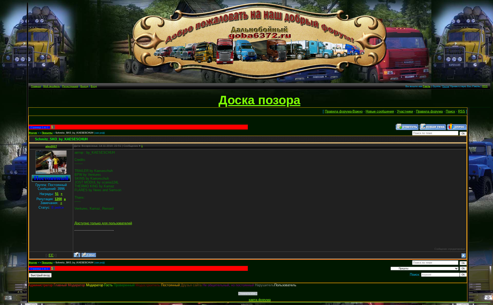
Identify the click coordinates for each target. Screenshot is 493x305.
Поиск (450, 111)
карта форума (260, 300)
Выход (84, 86)
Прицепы (47, 133)
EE (51, 255)
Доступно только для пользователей (103, 223)
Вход (94, 86)
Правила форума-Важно (344, 111)
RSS (485, 86)
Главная (36, 86)
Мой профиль (51, 86)
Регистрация (70, 86)
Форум (33, 133)
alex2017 (51, 146)
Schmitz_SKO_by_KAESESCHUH (74, 133)
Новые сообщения (380, 111)
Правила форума (429, 111)
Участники (405, 111)
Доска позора (259, 100)
